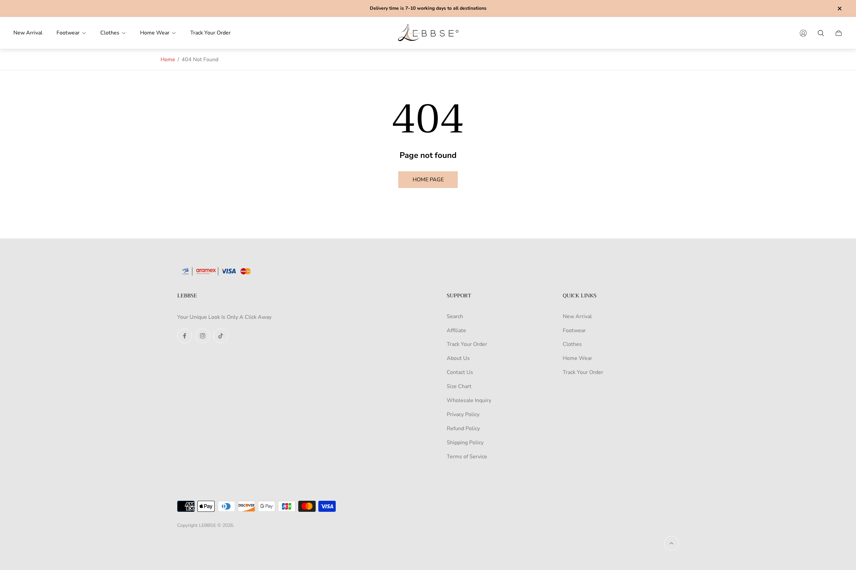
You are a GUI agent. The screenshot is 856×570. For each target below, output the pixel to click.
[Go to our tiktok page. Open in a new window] (220, 335)
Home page (428, 179)
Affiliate (456, 330)
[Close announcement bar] (839, 8)
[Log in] (803, 33)
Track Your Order (467, 344)
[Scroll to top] (671, 543)
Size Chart (459, 386)
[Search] (821, 33)
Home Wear (577, 358)
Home (167, 59)
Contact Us (460, 372)
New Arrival (577, 316)
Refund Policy (463, 428)
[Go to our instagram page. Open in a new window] (202, 335)
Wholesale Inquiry (469, 400)
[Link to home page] (219, 272)
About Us (458, 358)
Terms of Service (467, 456)
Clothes (572, 344)
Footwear (574, 330)
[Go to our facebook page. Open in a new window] (184, 335)
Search (455, 316)
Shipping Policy (465, 442)
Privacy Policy (463, 414)
